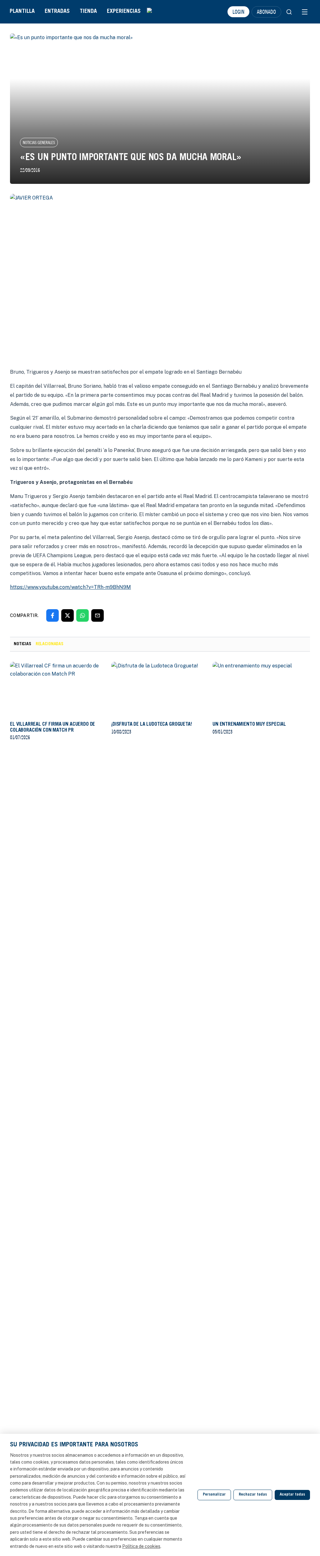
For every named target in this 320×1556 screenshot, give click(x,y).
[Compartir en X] (67, 615)
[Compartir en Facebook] (52, 615)
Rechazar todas (253, 1495)
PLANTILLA (22, 11)
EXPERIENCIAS (124, 11)
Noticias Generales (39, 142)
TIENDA (88, 11)
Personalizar (214, 1495)
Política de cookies (141, 1546)
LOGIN (238, 11)
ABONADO (266, 11)
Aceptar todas (292, 1495)
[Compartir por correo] (97, 615)
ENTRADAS (57, 11)
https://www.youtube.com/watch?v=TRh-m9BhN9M (70, 587)
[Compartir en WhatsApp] (82, 615)
